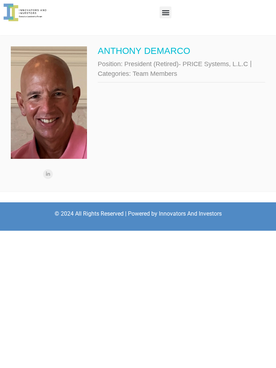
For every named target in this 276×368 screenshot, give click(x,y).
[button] (165, 12)
